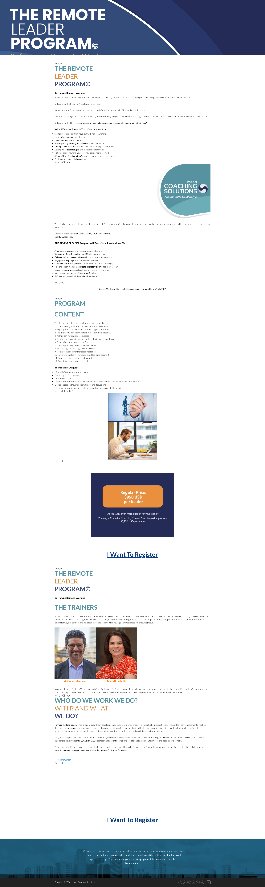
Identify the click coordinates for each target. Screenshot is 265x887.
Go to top (207, 468)
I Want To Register (132, 554)
